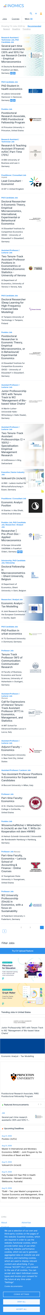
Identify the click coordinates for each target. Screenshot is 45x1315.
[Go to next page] (42, 927)
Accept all (21, 1309)
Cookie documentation (13, 1286)
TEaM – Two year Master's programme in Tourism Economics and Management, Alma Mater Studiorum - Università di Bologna (22, 1194)
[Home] (14, 6)
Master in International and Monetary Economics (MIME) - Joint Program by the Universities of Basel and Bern (22, 1152)
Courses (15, 18)
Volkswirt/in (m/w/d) (11, 1165)
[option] (22, 1116)
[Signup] (41, 13)
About (4, 1223)
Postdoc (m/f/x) (9, 1139)
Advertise (26, 1223)
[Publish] (36, 13)
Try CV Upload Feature (22, 951)
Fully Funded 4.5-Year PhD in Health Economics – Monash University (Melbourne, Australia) (19, 1178)
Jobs (4, 18)
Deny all (21, 1302)
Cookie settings (21, 1294)
